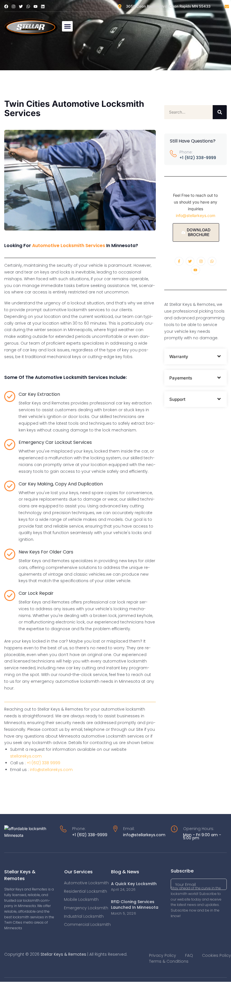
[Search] (220, 112)
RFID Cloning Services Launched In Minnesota (134, 904)
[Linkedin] (43, 6)
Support (177, 399)
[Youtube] (35, 6)
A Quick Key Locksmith (134, 884)
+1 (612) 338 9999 (43, 763)
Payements (180, 378)
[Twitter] (21, 6)
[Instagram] (13, 6)
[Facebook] (6, 6)
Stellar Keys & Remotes (63, 954)
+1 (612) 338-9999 (197, 157)
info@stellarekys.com (51, 769)
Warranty (178, 356)
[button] (67, 26)
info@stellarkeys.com (195, 215)
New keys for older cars (46, 552)
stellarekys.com (26, 756)
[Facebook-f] (179, 261)
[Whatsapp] (28, 6)
